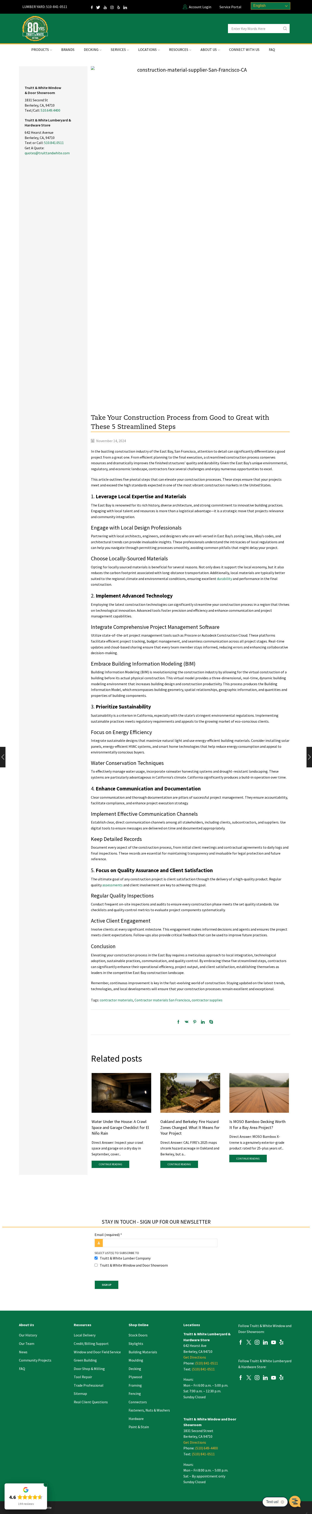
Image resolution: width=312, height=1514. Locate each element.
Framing (135, 1385)
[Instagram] (113, 6)
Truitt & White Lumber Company (125, 1258)
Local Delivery (84, 1335)
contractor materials (116, 1000)
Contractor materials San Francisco (162, 1000)
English (259, 6)
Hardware (136, 1418)
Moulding (136, 1360)
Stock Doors (138, 1335)
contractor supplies (207, 1000)
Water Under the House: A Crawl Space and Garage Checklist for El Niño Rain (120, 1127)
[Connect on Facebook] (93, 6)
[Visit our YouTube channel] (106, 6)
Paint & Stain (139, 1427)
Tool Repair (83, 1377)
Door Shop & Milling (89, 1368)
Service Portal (230, 7)
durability (224, 578)
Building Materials (143, 1352)
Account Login (200, 7)
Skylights (136, 1343)
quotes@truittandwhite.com (47, 153)
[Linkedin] (265, 1343)
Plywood (135, 1377)
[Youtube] (273, 1343)
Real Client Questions (91, 1402)
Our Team (26, 1343)
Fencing (135, 1393)
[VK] (186, 1022)
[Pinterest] (195, 1022)
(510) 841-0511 (206, 1363)
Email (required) (108, 1234)
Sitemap (80, 1393)
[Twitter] (100, 6)
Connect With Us (244, 49)
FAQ (272, 49)
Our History (28, 1335)
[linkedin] (203, 1022)
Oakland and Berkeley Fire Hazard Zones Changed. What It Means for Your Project (189, 1127)
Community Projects (35, 1360)
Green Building (85, 1360)
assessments (112, 885)
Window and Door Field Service (97, 1352)
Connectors (138, 1402)
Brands (67, 49)
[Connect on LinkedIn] (126, 6)
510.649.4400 (50, 110)
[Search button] (285, 28)
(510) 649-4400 (206, 1448)
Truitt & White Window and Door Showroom (134, 1265)
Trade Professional (88, 1385)
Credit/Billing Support (91, 1343)
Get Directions (194, 1357)
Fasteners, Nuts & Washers (149, 1410)
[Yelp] (120, 6)
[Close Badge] (46, 1484)
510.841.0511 (54, 142)
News (23, 1352)
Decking (135, 1368)
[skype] (210, 1022)
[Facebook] (179, 1022)
